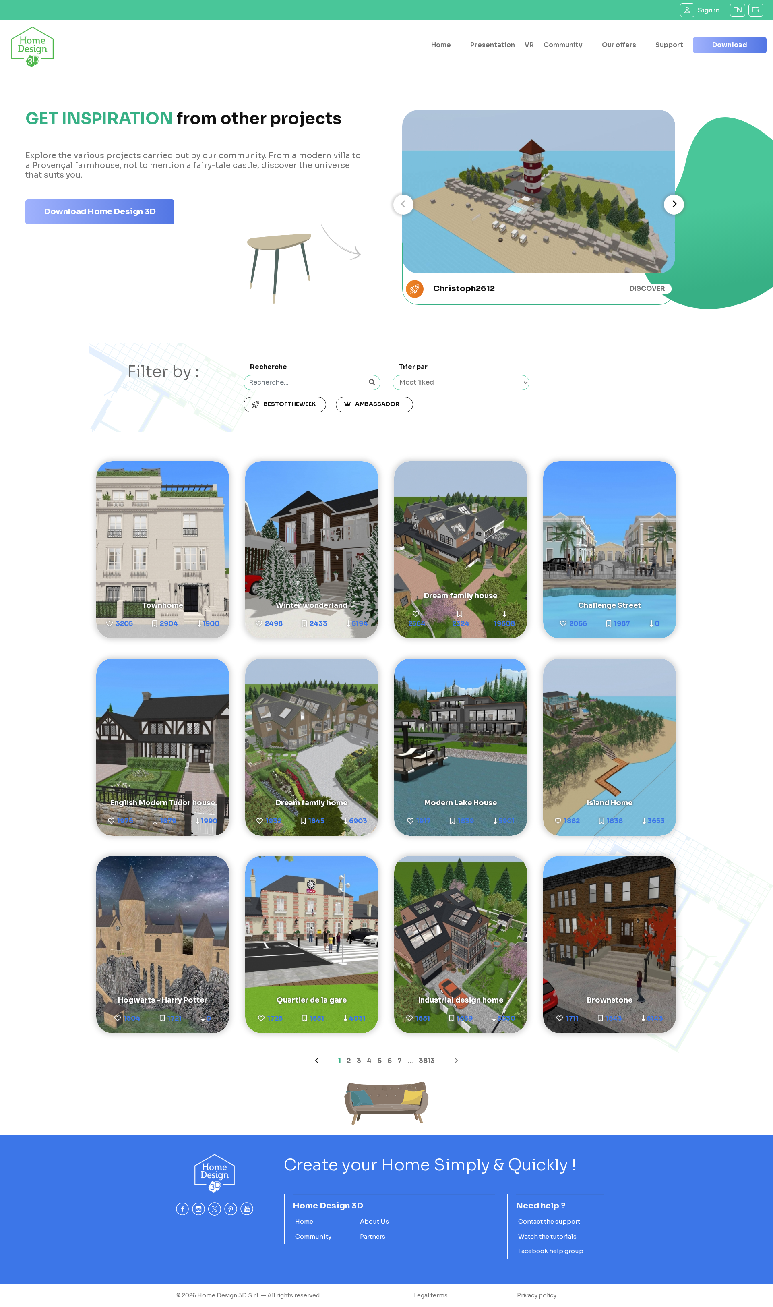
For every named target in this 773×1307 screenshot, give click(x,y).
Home (441, 45)
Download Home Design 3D (100, 212)
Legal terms (431, 1295)
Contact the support (549, 1221)
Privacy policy (536, 1295)
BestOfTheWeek (289, 404)
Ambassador (378, 404)
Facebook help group (550, 1251)
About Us (374, 1221)
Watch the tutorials (547, 1236)
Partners (372, 1236)
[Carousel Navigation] (538, 205)
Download (729, 45)
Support (669, 45)
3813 (427, 1060)
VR (529, 45)
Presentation (492, 45)
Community (563, 45)
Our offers (619, 45)
